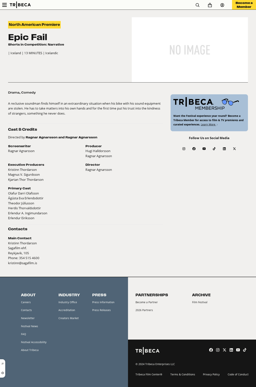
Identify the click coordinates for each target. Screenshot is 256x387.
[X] (234, 148)
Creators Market (68, 318)
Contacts (26, 310)
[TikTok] (214, 148)
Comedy (28, 92)
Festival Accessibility (33, 342)
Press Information (103, 302)
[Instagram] (183, 148)
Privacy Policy (211, 374)
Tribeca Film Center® (148, 374)
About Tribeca (30, 350)
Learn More (208, 124)
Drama (13, 92)
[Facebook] (194, 148)
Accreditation (66, 310)
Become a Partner (146, 302)
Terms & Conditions (182, 374)
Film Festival (199, 302)
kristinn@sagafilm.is (22, 263)
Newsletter (28, 318)
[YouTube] (204, 148)
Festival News (29, 326)
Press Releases (101, 310)
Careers (26, 302)
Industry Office (67, 302)
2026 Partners (144, 310)
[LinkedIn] (224, 148)
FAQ (23, 334)
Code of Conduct (238, 374)
